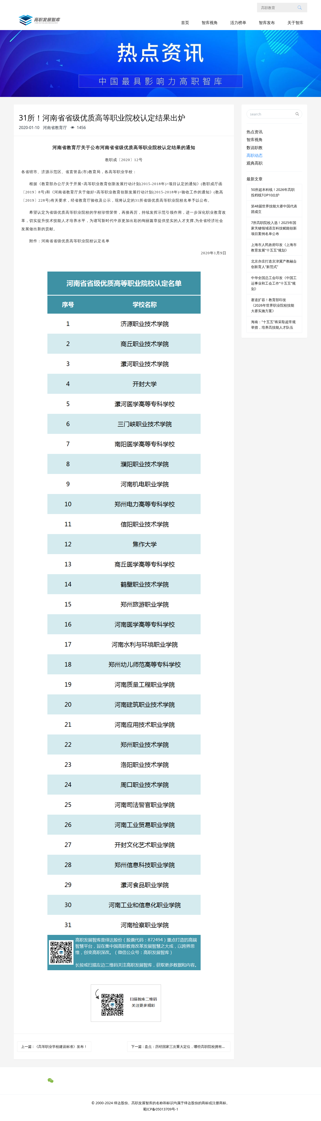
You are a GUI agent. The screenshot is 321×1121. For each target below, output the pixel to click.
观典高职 (255, 163)
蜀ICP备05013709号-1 (160, 1109)
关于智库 (295, 22)
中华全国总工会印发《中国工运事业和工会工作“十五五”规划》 (274, 283)
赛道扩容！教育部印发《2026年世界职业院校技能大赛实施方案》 (272, 305)
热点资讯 (255, 132)
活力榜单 (238, 22)
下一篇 (181, 1046)
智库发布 (267, 22)
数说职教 (255, 147)
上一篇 (54, 1046)
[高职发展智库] (40, 22)
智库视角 (210, 22)
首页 (185, 22)
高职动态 (255, 155)
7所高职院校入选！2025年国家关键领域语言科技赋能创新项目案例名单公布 (274, 228)
